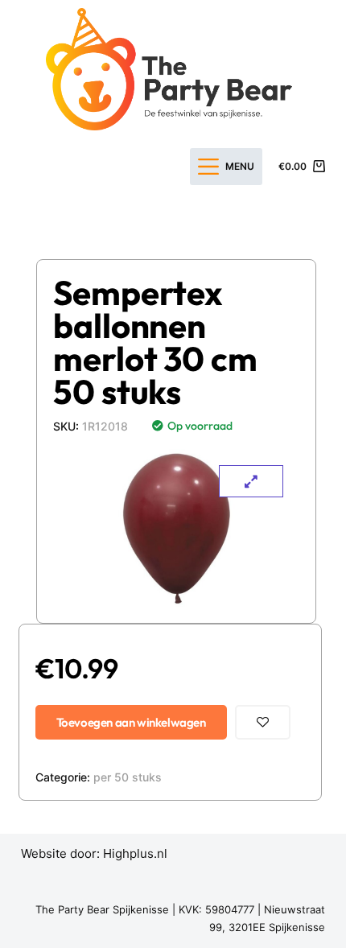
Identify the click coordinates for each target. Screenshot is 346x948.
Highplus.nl (135, 853)
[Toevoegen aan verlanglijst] (262, 722)
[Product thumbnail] (251, 481)
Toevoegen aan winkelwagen (131, 722)
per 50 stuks (127, 777)
